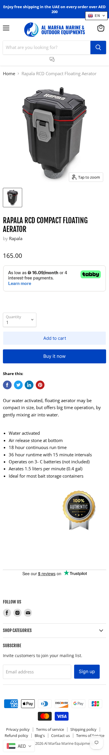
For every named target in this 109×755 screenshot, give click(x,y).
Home (9, 73)
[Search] (98, 47)
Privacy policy (18, 729)
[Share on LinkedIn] (29, 385)
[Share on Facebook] (7, 385)
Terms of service (50, 729)
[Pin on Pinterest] (40, 385)
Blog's (40, 735)
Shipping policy (83, 729)
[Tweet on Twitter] (18, 385)
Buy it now (54, 356)
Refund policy (16, 735)
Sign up (87, 671)
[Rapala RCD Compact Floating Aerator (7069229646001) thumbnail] (12, 197)
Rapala (15, 238)
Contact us (60, 735)
